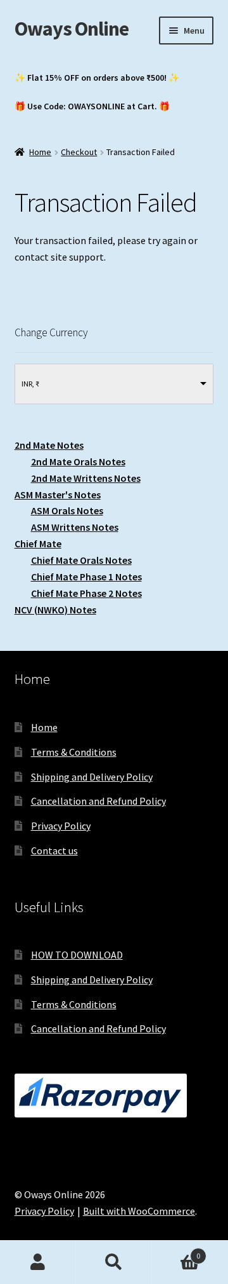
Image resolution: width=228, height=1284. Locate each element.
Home (40, 152)
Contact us (54, 850)
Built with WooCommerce (139, 1211)
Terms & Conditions (74, 752)
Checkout (79, 152)
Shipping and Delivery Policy (92, 776)
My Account (38, 1262)
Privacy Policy (61, 825)
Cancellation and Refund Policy (98, 801)
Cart (176, 1251)
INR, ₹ (30, 383)
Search (114, 1262)
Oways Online (72, 28)
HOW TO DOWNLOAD (77, 954)
